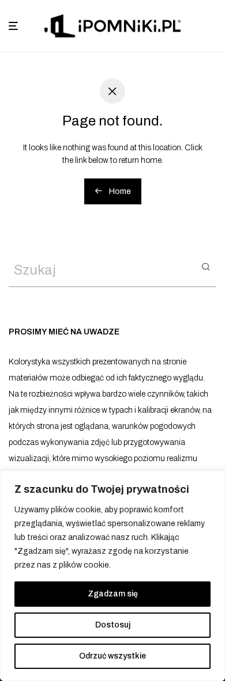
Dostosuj (112, 625)
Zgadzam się (113, 593)
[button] (206, 265)
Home (119, 191)
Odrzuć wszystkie (112, 656)
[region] (112, 575)
